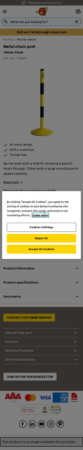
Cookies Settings (41, 227)
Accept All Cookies (42, 249)
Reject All (41, 238)
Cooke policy (40, 215)
